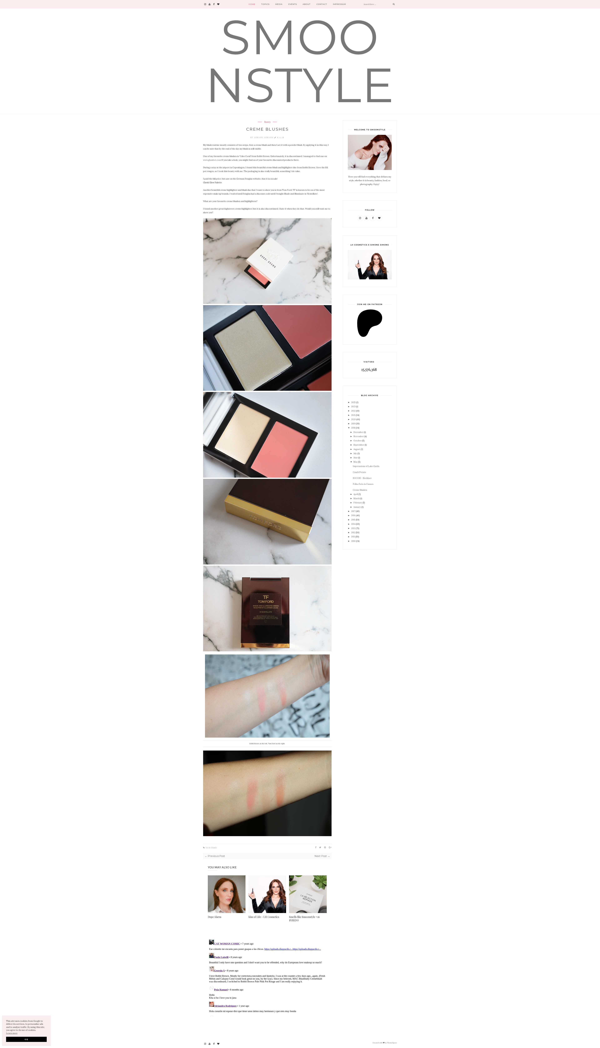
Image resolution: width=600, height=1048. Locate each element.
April (355, 494)
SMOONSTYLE (300, 61)
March (356, 498)
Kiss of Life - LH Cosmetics (263, 916)
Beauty (267, 122)
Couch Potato (359, 472)
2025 (353, 402)
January (357, 507)
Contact (321, 4)
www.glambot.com (212, 160)
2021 (353, 415)
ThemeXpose (392, 1043)
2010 (353, 541)
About (306, 4)
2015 (353, 519)
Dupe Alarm (214, 916)
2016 (353, 515)
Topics (265, 4)
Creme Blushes (360, 490)
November (358, 436)
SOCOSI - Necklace (362, 478)
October (357, 440)
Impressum (339, 4)
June (355, 457)
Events (292, 4)
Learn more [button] (12, 1033)
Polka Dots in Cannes (363, 484)
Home (252, 4)
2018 (353, 428)
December (358, 432)
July (355, 453)
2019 (353, 423)
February (357, 502)
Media (278, 4)
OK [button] (26, 1039)
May (355, 462)
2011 (353, 536)
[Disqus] (267, 977)
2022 (353, 410)
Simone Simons (264, 137)
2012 (353, 532)
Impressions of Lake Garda (366, 466)
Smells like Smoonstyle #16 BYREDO (304, 918)
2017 (353, 511)
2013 (353, 528)
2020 (353, 419)
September (358, 445)
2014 (353, 524)
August (356, 449)
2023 (353, 406)
